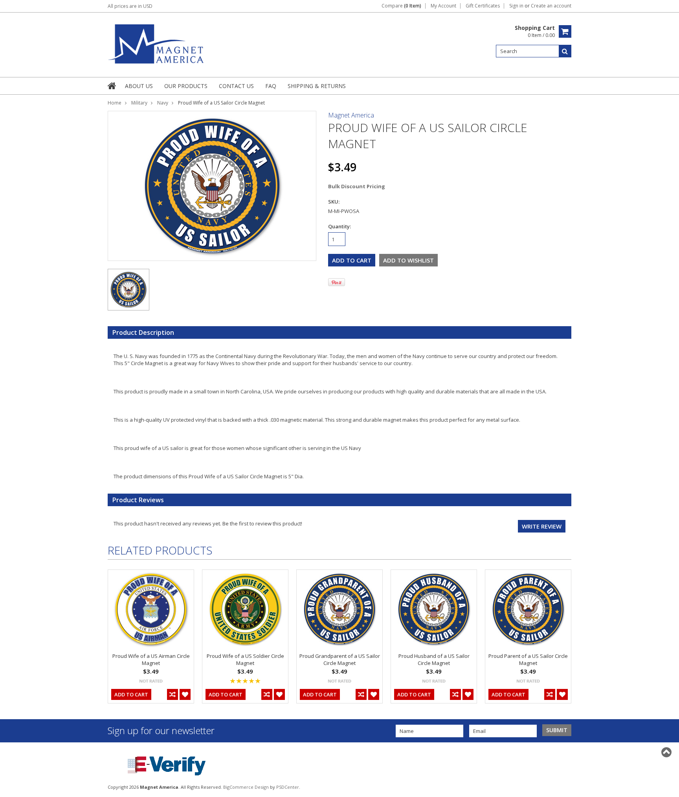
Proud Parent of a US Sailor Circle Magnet (528, 659)
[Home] (112, 85)
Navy (162, 102)
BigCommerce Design (246, 787)
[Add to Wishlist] (185, 694)
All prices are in (130, 6)
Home (114, 102)
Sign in (516, 6)
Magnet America (351, 115)
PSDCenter (287, 787)
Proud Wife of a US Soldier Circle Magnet (245, 659)
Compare (401, 6)
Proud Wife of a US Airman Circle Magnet (151, 659)
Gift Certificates (483, 6)
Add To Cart (131, 694)
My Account (443, 6)
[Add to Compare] (172, 694)
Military (139, 102)
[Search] (565, 51)
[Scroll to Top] (667, 752)
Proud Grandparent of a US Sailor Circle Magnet (339, 659)
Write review (542, 526)
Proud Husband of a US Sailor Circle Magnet (434, 659)
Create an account (551, 6)
